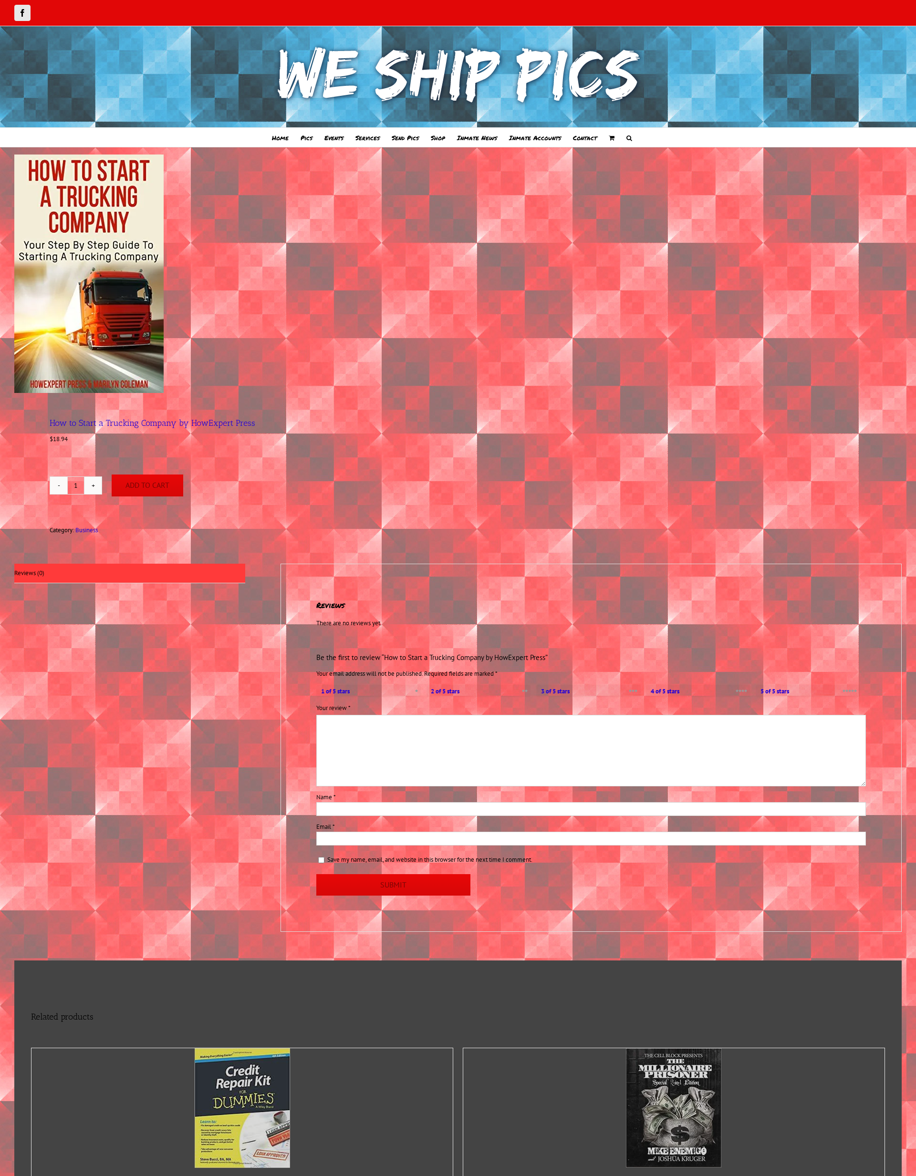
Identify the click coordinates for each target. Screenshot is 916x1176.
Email (325, 827)
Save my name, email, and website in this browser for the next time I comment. (429, 860)
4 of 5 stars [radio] (665, 691)
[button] (629, 137)
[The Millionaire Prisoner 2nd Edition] (674, 1107)
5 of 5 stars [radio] (774, 691)
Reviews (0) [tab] (29, 573)
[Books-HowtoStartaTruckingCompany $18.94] (227, 274)
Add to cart (147, 485)
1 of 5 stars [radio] (335, 691)
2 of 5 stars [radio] (445, 691)
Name (326, 797)
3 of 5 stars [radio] (555, 691)
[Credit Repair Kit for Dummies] (242, 1108)
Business (86, 530)
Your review (333, 708)
